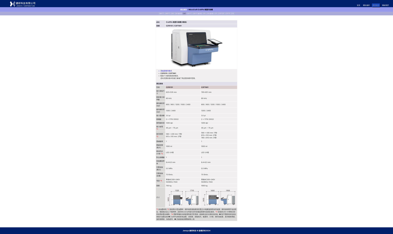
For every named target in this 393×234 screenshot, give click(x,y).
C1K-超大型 (210, 13)
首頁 (358, 5)
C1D (232, 13)
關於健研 (366, 5)
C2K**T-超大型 (197, 13)
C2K (172, 13)
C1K (204, 13)
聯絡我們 (385, 5)
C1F (216, 13)
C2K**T (189, 13)
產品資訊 (376, 5)
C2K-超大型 (178, 13)
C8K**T (161, 13)
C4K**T (167, 13)
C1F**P (228, 13)
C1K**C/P (221, 13)
